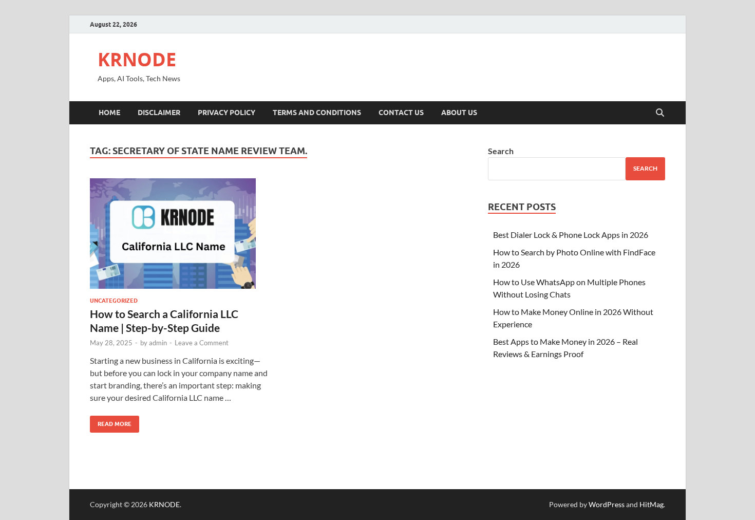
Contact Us (401, 112)
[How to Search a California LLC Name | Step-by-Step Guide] (179, 233)
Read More (110, 422)
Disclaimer (159, 112)
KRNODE (137, 59)
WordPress (607, 504)
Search (501, 151)
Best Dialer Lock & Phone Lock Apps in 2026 (570, 234)
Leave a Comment (202, 343)
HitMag (651, 504)
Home (109, 112)
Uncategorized (114, 300)
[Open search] (660, 113)
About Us (459, 112)
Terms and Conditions (317, 112)
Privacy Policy (226, 112)
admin (158, 343)
